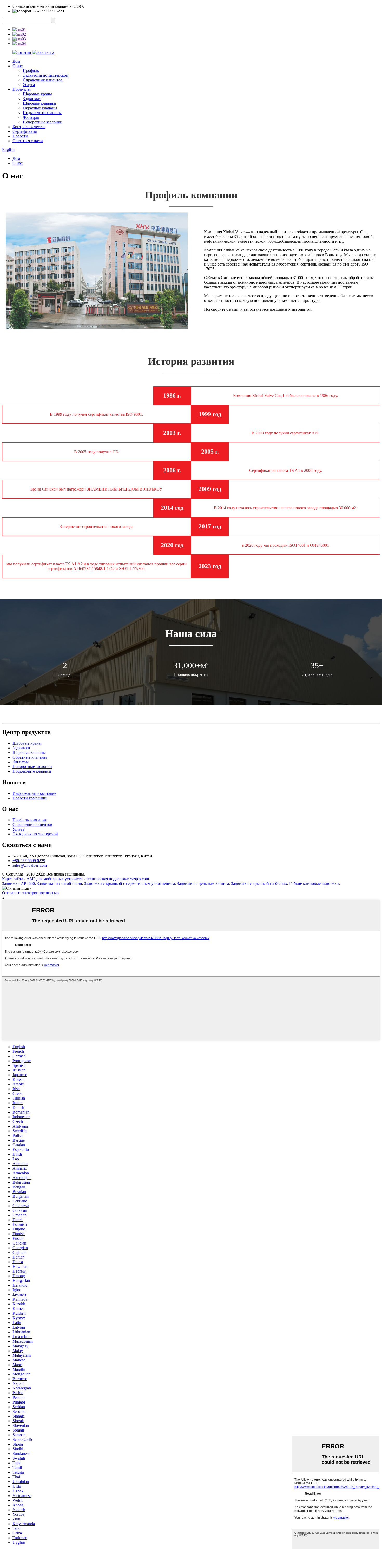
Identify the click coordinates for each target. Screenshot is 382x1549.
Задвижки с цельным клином (203, 883)
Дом (16, 61)
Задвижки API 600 (18, 883)
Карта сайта (12, 879)
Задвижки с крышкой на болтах (259, 883)
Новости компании (29, 798)
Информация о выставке (34, 793)
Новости (20, 136)
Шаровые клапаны (39, 103)
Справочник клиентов (43, 80)
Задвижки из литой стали (59, 883)
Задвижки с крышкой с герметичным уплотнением (129, 883)
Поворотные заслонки (42, 122)
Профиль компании (29, 820)
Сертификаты (24, 131)
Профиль (31, 70)
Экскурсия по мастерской (45, 75)
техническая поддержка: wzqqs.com (117, 879)
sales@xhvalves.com (29, 865)
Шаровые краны (37, 94)
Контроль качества (28, 126)
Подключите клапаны (42, 112)
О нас (17, 66)
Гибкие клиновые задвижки (314, 883)
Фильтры (31, 117)
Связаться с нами (27, 140)
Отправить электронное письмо (30, 893)
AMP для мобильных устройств (55, 879)
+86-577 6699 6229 (28, 860)
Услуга (29, 84)
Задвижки (32, 98)
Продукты (21, 89)
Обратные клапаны (40, 108)
